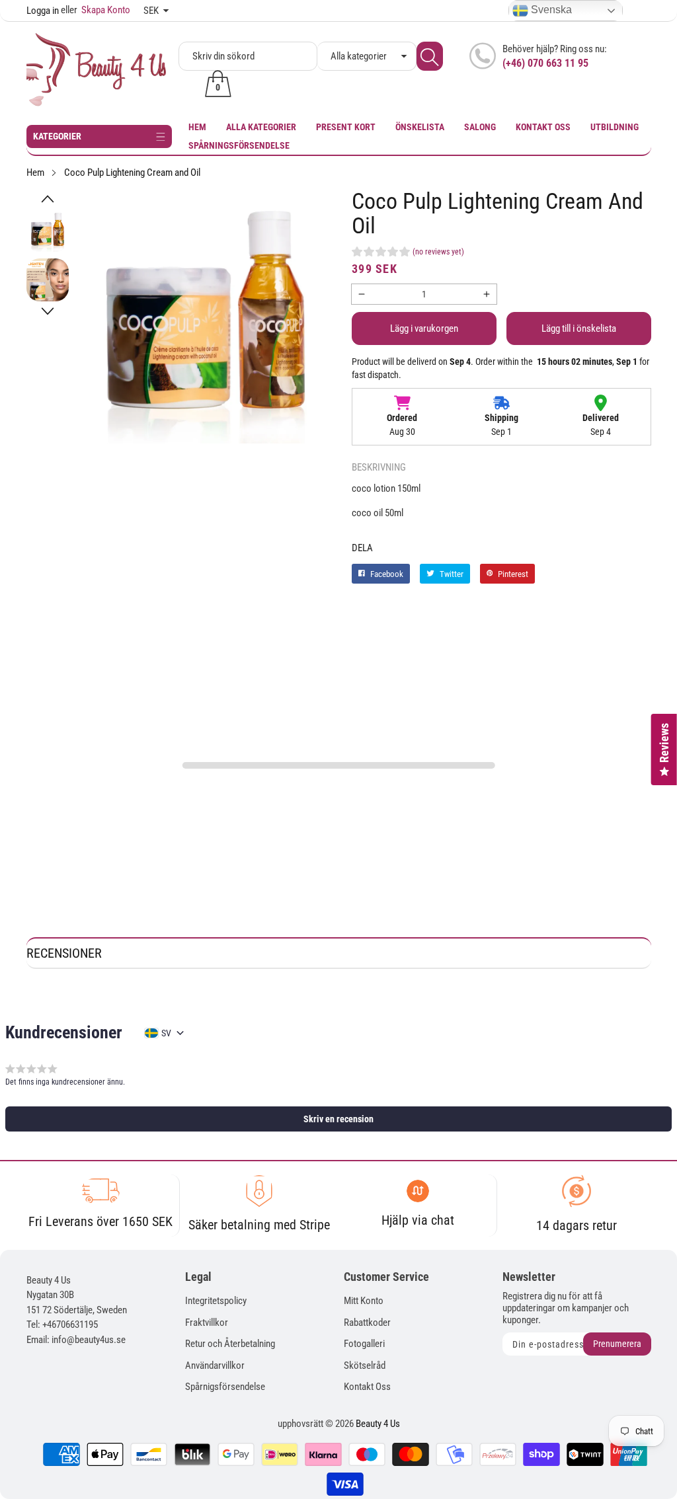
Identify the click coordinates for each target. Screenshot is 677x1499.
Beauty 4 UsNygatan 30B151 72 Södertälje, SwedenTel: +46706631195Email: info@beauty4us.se (76, 1310)
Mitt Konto (363, 1301)
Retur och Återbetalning (230, 1344)
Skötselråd (364, 1365)
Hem (197, 127)
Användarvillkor (215, 1365)
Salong (480, 127)
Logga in (42, 11)
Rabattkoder (367, 1322)
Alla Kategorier (261, 127)
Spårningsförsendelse (239, 145)
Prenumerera (617, 1343)
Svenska (550, 9)
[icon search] (430, 56)
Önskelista (419, 127)
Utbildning (614, 127)
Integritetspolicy (216, 1301)
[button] (47, 199)
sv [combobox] (166, 1033)
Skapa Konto (95, 10)
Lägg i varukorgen (424, 328)
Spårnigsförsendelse (225, 1387)
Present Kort (346, 127)
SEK (151, 11)
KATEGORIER (57, 136)
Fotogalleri (364, 1344)
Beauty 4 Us (378, 1424)
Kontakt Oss (543, 127)
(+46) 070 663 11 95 (545, 63)
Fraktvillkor (206, 1322)
